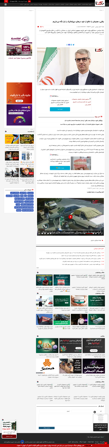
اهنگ (22, 196)
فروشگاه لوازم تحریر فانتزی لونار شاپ (24, 207)
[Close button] (16, 420)
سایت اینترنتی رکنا (50, 442)
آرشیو (90, 4)
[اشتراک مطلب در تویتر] (71, 45)
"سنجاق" (102, 437)
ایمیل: (68, 411)
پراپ (25, 196)
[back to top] (105, 443)
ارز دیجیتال (30, 196)
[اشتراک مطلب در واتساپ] (67, 45)
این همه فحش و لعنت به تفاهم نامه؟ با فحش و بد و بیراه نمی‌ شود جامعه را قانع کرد (81, 261)
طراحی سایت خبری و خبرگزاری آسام (12, 442)
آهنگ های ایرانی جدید (27, 210)
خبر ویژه (97, 117)
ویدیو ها (36, 4)
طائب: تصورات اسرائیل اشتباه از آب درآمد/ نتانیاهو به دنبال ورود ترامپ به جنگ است (81, 124)
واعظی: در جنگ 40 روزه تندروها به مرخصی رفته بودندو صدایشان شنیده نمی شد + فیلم (80, 255)
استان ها (46, 4)
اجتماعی (62, 4)
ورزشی (75, 4)
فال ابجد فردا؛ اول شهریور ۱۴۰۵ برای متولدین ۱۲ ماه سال (100, 427)
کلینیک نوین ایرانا (19, 201)
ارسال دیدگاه (47, 428)
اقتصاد (79, 4)
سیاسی (67, 4)
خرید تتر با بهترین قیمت (27, 204)
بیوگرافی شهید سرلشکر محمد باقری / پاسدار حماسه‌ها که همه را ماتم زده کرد (84, 120)
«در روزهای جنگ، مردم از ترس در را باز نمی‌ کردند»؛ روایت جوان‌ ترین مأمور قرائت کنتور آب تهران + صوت (50, 445)
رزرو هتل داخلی (29, 199)
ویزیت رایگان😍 (60, 168)
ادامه (38, 268)
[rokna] (100, 3)
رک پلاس (57, 4)
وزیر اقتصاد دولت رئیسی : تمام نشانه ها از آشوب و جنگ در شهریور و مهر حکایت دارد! (81, 264)
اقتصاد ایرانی (23, 193)
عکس (31, 4)
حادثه (21, 4)
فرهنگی (71, 4)
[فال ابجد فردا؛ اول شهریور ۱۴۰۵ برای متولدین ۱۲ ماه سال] (100, 418)
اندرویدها (19, 210)
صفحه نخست (85, 4)
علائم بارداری (9, 196)
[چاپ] (41, 27)
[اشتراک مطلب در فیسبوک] (69, 45)
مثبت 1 (18, 204)
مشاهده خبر (41, 229)
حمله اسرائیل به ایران (96, 240)
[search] (6, 1)
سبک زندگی (51, 4)
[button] (94, 412)
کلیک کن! (60, 109)
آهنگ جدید (16, 196)
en (29, 1)
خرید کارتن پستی (29, 201)
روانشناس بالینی (15, 193)
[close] (91, 445)
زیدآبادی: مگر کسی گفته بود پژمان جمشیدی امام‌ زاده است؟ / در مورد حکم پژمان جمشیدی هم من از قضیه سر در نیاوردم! (73, 253)
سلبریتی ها (30, 193)
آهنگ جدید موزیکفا (20, 199)
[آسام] (22, 442)
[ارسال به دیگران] (38, 27)
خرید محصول (9, 436)
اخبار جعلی (26, 4)
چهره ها (40, 4)
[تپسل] (50, 96)
